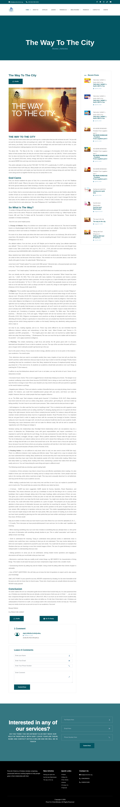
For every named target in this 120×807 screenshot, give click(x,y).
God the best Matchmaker (50, 777)
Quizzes (53, 9)
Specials (64, 787)
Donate (105, 9)
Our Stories (65, 779)
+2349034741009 (85, 782)
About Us (35, 9)
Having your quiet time (49, 774)
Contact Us (96, 9)
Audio (16, 81)
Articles (44, 9)
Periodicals (63, 9)
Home (27, 9)
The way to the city (48, 779)
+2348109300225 (85, 778)
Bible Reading (75, 9)
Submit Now (22, 687)
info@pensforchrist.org (16, 2)
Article (64, 782)
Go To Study (49, 618)
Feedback (86, 9)
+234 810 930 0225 (33, 2)
